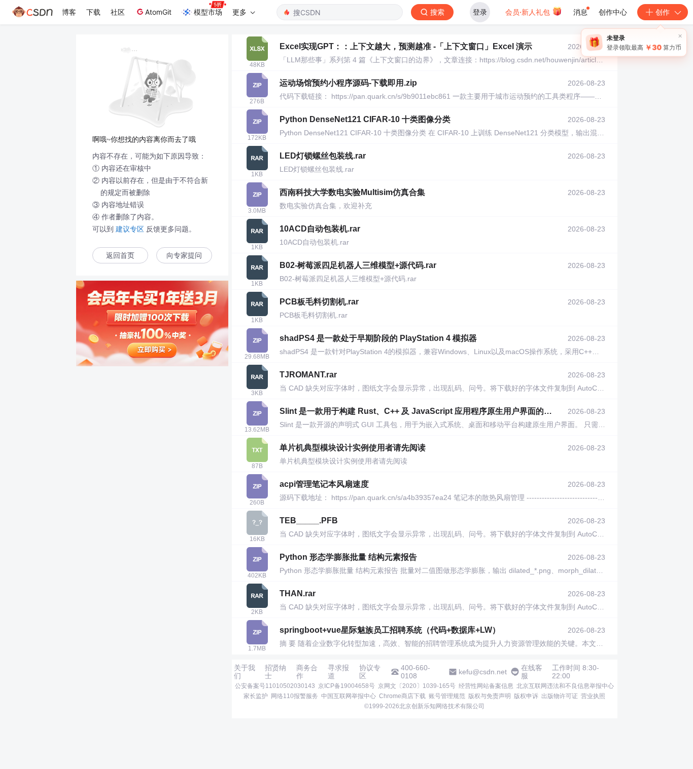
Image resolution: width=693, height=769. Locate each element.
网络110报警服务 (294, 696)
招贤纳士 (275, 672)
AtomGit (158, 12)
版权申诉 (526, 696)
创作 (662, 12)
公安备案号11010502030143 (275, 685)
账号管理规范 (447, 696)
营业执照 (593, 696)
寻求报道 (338, 672)
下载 (93, 12)
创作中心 (613, 12)
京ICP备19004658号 (346, 685)
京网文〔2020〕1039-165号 (417, 685)
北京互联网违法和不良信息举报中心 (565, 685)
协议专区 (369, 672)
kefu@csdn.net (483, 672)
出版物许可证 (559, 696)
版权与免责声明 (489, 696)
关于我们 (244, 672)
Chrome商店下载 (402, 696)
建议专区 (130, 229)
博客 (69, 12)
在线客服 (531, 672)
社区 (118, 12)
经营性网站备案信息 (486, 685)
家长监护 (256, 696)
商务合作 (307, 672)
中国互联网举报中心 (348, 696)
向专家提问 (184, 255)
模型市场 (208, 12)
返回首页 (120, 255)
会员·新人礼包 (528, 12)
